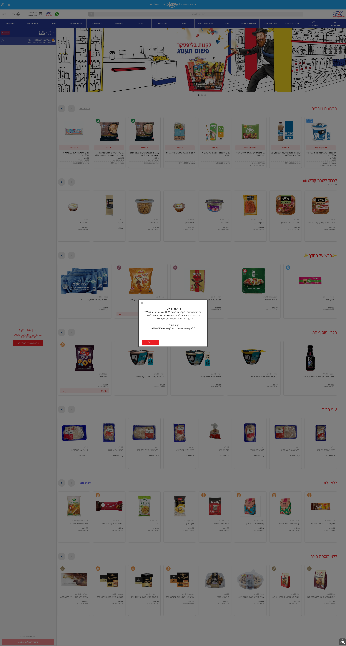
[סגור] (142, 303)
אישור (150, 342)
